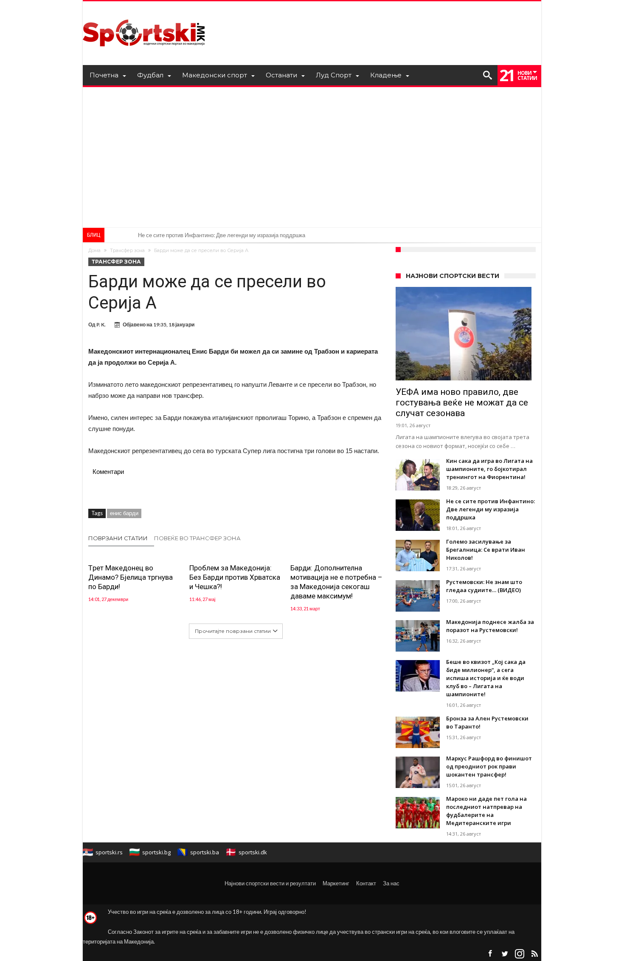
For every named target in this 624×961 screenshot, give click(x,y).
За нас (391, 883)
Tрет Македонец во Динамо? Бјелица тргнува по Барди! (130, 577)
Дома (94, 250)
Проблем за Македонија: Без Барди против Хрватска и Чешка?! (234, 577)
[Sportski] (144, 14)
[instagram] (519, 954)
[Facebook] (490, 954)
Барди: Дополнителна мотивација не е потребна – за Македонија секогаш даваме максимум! (336, 582)
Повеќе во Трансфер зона (197, 538)
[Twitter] (505, 954)
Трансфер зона (127, 250)
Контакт (366, 883)
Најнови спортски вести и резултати (270, 883)
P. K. (101, 324)
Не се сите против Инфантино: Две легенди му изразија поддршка (221, 235)
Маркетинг (336, 883)
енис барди (124, 513)
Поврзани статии (118, 538)
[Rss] (534, 954)
